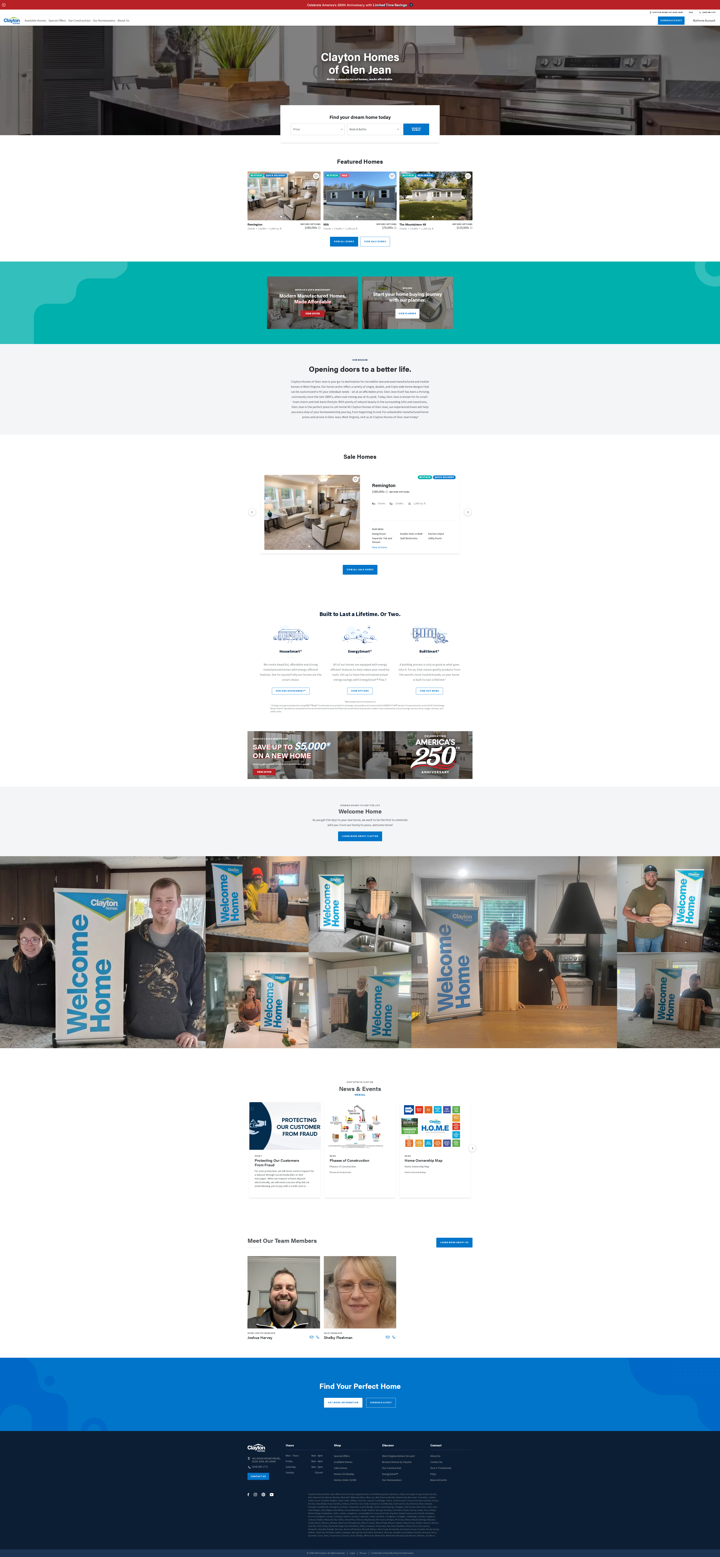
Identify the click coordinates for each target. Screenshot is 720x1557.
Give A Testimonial (440, 1468)
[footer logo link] (257, 1448)
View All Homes (344, 241)
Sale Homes (340, 1468)
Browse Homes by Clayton (397, 1462)
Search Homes (416, 129)
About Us (123, 21)
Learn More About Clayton (360, 836)
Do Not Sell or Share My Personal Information (392, 1553)
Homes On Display (344, 1474)
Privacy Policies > (20, 1547)
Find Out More (429, 691)
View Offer (312, 314)
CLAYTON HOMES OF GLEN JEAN (667, 12)
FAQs (433, 1474)
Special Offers (57, 21)
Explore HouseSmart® (291, 691)
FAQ (691, 12)
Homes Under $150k (345, 1480)
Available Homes (35, 21)
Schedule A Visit (671, 20)
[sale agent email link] (311, 1337)
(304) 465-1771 (709, 12)
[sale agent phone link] (317, 1337)
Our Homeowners (104, 21)
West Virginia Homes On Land (398, 1456)
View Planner (407, 313)
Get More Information (343, 1402)
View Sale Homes (375, 241)
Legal (352, 1553)
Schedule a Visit (381, 1402)
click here (305, 764)
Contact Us (258, 1476)
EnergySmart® (390, 1474)
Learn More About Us (454, 1242)
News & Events (438, 1480)
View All (360, 1095)
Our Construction (79, 21)
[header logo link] (12, 20)
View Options (360, 691)
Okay (83, 1534)
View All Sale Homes (360, 569)
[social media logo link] (248, 1494)
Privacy (363, 1553)
